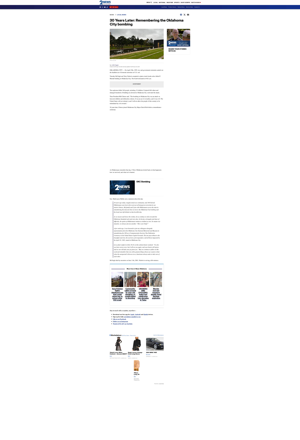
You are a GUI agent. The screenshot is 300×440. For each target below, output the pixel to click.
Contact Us (197, 7)
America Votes (189, 7)
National (162, 2)
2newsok (103, 7)
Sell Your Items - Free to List (129, 335)
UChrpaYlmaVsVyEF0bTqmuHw (105, 7)
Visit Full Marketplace (158, 335)
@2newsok (108, 7)
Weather (170, 2)
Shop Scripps (185, 2)
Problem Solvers (172, 7)
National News (181, 7)
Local (155, 2)
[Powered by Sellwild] (161, 383)
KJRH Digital (115, 65)
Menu (149, 2)
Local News (164, 7)
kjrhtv (101, 7)
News (112, 15)
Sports (177, 2)
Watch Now (195, 2)
